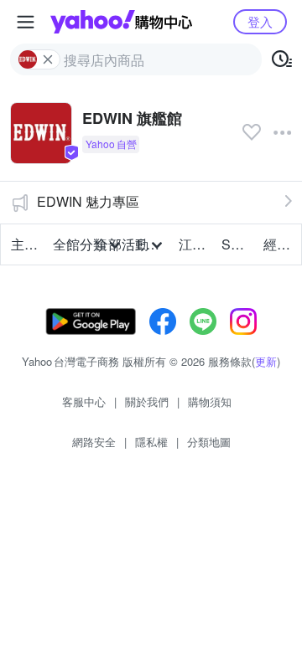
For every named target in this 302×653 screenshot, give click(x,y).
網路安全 (94, 442)
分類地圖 (209, 442)
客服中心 (84, 401)
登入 (260, 21)
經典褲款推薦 (279, 244)
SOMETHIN (237, 244)
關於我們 (147, 401)
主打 (24, 244)
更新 (266, 361)
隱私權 (151, 442)
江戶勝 (195, 244)
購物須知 (210, 401)
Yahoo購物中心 (121, 21)
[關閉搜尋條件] (47, 59)
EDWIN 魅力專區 (88, 201)
